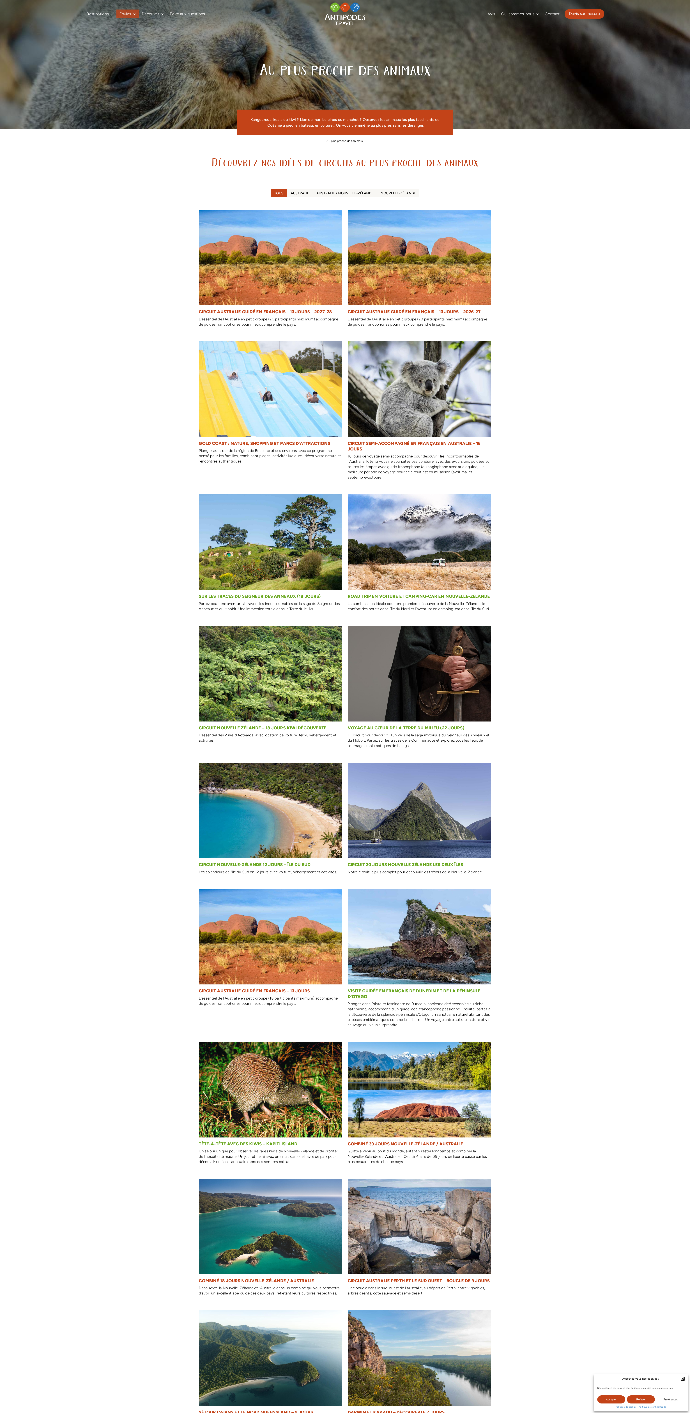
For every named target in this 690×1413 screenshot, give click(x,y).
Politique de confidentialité (652, 1407)
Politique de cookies (626, 1407)
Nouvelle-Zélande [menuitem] (398, 193)
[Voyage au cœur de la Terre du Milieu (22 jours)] (419, 689)
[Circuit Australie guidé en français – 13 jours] (270, 949)
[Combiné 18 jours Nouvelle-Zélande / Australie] (270, 1239)
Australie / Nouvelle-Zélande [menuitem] (345, 193)
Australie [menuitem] (300, 193)
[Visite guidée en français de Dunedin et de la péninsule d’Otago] (419, 960)
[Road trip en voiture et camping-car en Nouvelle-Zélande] (419, 554)
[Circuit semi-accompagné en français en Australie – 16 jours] (419, 412)
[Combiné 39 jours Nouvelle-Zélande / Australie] (419, 1105)
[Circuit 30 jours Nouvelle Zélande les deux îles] (419, 820)
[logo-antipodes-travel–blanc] (345, 3)
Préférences (670, 1399)
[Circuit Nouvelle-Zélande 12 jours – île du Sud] (270, 820)
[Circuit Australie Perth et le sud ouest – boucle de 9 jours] (419, 1239)
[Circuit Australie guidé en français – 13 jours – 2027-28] (270, 270)
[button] (683, 1378)
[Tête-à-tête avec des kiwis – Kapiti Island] (270, 1105)
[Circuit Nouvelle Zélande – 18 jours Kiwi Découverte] (270, 686)
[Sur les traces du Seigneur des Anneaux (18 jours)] (270, 554)
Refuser (641, 1399)
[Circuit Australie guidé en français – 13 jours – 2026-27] (419, 270)
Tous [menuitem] (279, 193)
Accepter (611, 1399)
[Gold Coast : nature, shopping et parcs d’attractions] (270, 404)
